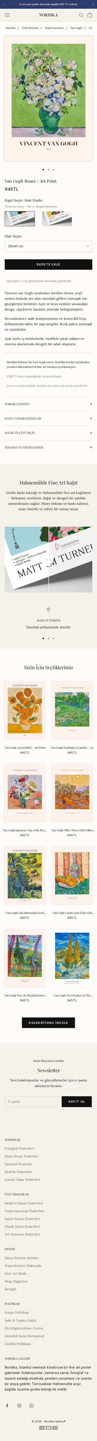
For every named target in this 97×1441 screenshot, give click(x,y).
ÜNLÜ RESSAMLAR (17, 1194)
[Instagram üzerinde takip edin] (19, 1405)
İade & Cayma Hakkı (20, 1320)
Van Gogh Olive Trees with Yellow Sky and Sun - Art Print (72, 830)
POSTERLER (12, 1140)
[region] (48, 619)
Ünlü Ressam (30, 27)
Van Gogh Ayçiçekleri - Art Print (24, 747)
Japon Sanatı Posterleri (22, 1219)
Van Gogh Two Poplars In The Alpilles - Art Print (72, 995)
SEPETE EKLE (48, 264)
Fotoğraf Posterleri (19, 1148)
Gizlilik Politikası (18, 1344)
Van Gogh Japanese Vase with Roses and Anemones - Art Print (25, 830)
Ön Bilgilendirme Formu (24, 1328)
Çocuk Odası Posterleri (22, 1179)
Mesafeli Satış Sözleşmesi (24, 1336)
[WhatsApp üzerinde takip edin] (31, 1405)
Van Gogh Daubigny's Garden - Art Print (72, 748)
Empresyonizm (54, 27)
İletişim (10, 1289)
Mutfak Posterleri (18, 1172)
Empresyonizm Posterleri (24, 1211)
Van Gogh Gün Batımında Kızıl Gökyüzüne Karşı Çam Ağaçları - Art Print (25, 913)
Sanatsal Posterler (19, 1164)
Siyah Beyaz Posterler (21, 1156)
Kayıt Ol (77, 1101)
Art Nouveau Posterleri (22, 1234)
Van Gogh (76, 27)
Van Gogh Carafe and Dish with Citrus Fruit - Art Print (72, 913)
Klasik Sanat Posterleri (22, 1226)
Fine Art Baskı (16, 1273)
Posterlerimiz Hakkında (23, 1266)
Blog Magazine (16, 1281)
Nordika (11, 27)
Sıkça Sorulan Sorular (21, 1258)
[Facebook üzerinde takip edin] (7, 1405)
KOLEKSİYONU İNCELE (48, 1023)
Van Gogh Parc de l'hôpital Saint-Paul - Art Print (25, 995)
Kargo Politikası (17, 1312)
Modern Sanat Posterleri (24, 1203)
